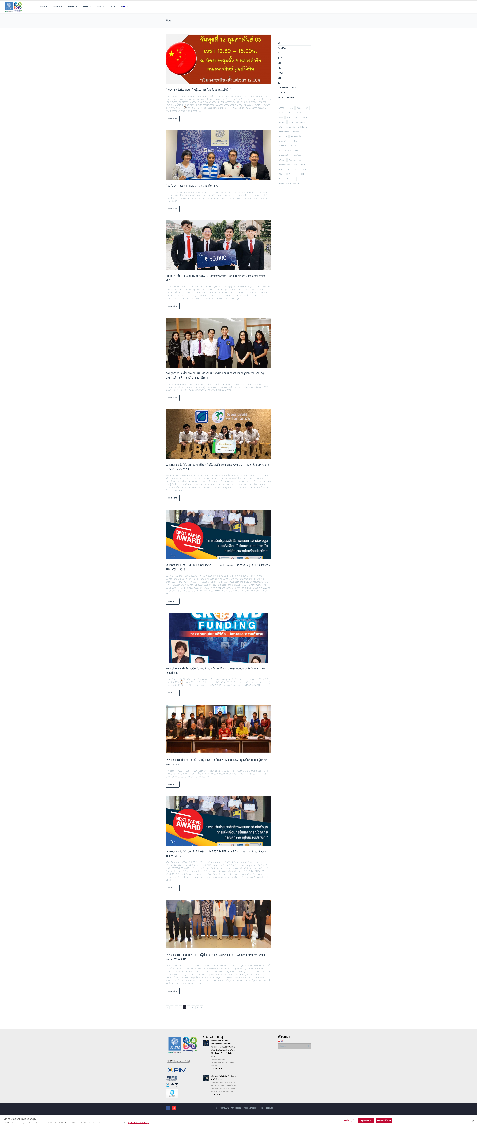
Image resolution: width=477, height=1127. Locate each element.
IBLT (280, 58)
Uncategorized (286, 98)
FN (279, 53)
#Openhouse (301, 122)
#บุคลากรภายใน (285, 150)
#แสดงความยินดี (295, 160)
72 (176, 1007)
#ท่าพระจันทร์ (297, 141)
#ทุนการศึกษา (284, 141)
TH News (282, 93)
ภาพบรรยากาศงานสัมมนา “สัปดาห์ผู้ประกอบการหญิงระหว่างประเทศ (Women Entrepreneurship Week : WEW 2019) (216, 957)
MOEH (281, 73)
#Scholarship (290, 127)
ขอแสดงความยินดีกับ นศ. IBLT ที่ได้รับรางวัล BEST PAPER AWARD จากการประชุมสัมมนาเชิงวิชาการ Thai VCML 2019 (218, 853)
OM (279, 78)
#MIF (297, 117)
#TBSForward (303, 127)
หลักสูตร (71, 6)
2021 (289, 169)
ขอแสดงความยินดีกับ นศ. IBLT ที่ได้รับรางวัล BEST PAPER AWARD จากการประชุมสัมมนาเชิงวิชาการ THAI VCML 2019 (218, 567)
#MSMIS (282, 122)
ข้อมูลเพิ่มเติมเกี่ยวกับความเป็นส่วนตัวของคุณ (138, 1123)
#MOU (304, 117)
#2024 (281, 108)
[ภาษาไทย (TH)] (279, 1041)
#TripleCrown (284, 132)
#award (290, 108)
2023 (304, 169)
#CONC (282, 113)
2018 (295, 165)
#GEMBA (300, 113)
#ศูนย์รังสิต (297, 155)
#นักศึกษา (282, 146)
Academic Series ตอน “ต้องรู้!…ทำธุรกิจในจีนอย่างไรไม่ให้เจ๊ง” (198, 89)
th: (122, 6)
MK (279, 68)
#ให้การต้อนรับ (284, 165)
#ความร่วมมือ (296, 136)
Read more (172, 118)
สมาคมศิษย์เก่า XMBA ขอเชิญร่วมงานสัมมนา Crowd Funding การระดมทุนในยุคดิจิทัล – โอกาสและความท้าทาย (216, 670)
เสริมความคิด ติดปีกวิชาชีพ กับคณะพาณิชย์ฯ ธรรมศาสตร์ (223, 1078)
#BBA (299, 108)
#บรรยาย (293, 146)
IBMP (288, 174)
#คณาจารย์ (283, 136)
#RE (280, 127)
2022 (296, 169)
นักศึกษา (85, 6)
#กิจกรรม (296, 132)
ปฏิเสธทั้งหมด (366, 1121)
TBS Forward (290, 179)
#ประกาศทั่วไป (284, 155)
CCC (280, 174)
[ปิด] (473, 1121)
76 (193, 1007)
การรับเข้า (56, 6)
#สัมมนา (282, 160)
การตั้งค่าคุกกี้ (349, 1121)
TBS (280, 179)
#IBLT (281, 117)
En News (282, 48)
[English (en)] (282, 1041)
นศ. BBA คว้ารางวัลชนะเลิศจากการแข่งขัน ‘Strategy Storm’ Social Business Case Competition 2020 (216, 278)
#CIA (306, 108)
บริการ (99, 6)
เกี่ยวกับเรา (41, 6)
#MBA (289, 117)
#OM (291, 122)
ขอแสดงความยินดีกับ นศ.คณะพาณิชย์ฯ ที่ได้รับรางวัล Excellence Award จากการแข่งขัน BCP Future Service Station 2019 (217, 466)
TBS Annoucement (288, 88)
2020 (281, 169)
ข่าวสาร (112, 6)
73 (180, 1007)
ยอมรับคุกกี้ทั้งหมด (384, 1121)
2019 (303, 165)
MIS (279, 63)
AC (279, 43)
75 (189, 1007)
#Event (290, 113)
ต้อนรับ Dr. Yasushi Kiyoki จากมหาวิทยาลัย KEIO (192, 185)
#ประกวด (297, 150)
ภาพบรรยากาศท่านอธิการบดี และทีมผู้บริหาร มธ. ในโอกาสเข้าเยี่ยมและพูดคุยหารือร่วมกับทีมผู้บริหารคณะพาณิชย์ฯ (216, 762)
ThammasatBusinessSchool (289, 184)
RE (279, 83)
